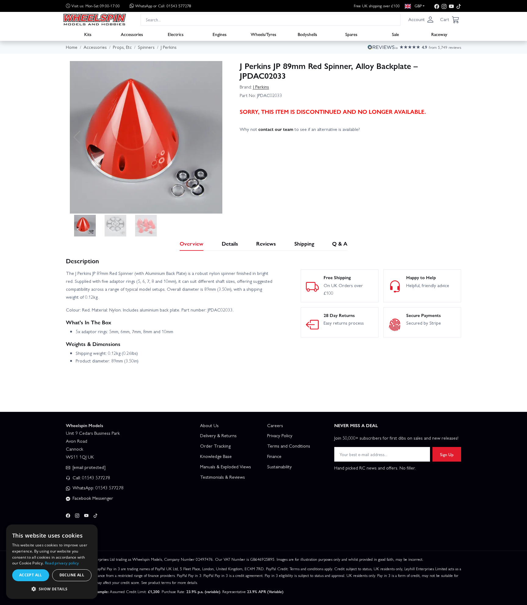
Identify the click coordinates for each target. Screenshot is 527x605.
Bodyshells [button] (307, 34)
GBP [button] (417, 6)
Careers (275, 425)
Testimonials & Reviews (222, 477)
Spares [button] (351, 34)
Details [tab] (230, 243)
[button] (421, 19)
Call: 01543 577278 (90, 477)
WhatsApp (163, 6)
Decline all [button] (71, 575)
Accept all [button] (30, 575)
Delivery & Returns (218, 435)
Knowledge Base (216, 456)
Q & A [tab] (339, 243)
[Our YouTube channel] (451, 5)
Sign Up (447, 454)
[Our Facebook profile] (436, 5)
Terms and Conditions (288, 445)
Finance (274, 456)
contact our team (275, 129)
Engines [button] (220, 34)
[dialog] (52, 561)
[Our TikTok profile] (458, 5)
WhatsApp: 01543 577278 (97, 487)
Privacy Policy (279, 435)
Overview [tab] (191, 243)
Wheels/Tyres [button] (263, 34)
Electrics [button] (176, 34)
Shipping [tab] (304, 243)
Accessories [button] (132, 34)
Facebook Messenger (92, 498)
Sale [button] (395, 34)
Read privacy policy (62, 563)
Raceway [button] (439, 34)
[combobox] (270, 19)
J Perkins (261, 86)
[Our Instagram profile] (444, 5)
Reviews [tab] (266, 243)
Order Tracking (215, 445)
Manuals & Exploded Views (225, 466)
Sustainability (279, 466)
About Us (209, 425)
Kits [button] (87, 34)
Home (71, 47)
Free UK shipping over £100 (377, 6)
